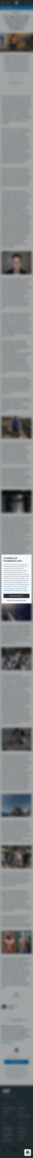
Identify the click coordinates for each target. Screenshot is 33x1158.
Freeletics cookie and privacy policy (15, 590)
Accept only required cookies (16, 600)
